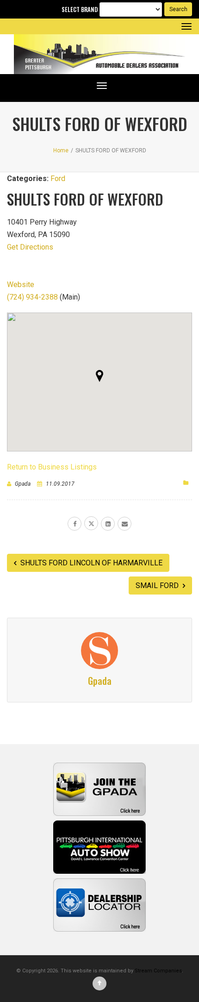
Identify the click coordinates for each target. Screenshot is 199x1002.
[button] (99, 376)
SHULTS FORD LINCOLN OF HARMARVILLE (90, 562)
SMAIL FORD (158, 585)
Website (20, 284)
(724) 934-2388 (32, 297)
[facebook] (74, 524)
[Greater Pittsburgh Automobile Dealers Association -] (99, 54)
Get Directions (30, 247)
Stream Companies (158, 971)
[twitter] (91, 523)
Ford (57, 178)
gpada (23, 484)
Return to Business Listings (52, 467)
